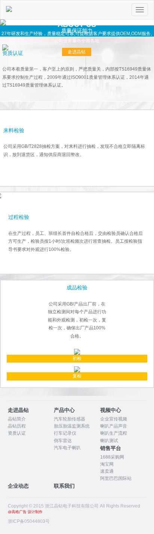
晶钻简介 (17, 419)
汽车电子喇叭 (67, 447)
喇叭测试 (109, 440)
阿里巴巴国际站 (116, 478)
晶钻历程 (17, 426)
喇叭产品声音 (113, 426)
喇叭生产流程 (113, 433)
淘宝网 (107, 464)
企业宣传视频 (113, 419)
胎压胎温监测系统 (72, 426)
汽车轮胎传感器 (69, 419)
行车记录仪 (65, 433)
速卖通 (107, 471)
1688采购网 (112, 457)
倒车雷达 (63, 440)
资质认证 (17, 433)
